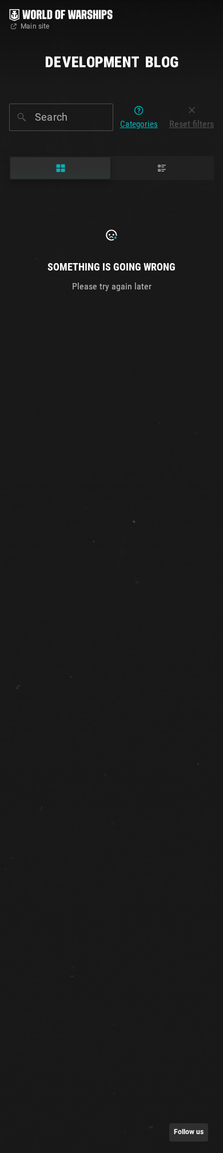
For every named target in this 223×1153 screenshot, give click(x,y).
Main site (35, 26)
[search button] (22, 117)
